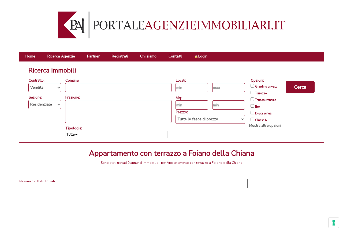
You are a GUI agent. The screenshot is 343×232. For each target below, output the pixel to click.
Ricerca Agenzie (61, 56)
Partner (93, 56)
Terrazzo (261, 93)
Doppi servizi (263, 113)
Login (202, 56)
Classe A (261, 120)
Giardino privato (266, 86)
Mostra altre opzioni (265, 125)
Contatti (175, 56)
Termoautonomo (265, 100)
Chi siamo (148, 56)
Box (257, 106)
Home (30, 56)
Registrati (120, 56)
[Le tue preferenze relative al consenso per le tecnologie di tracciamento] (334, 223)
